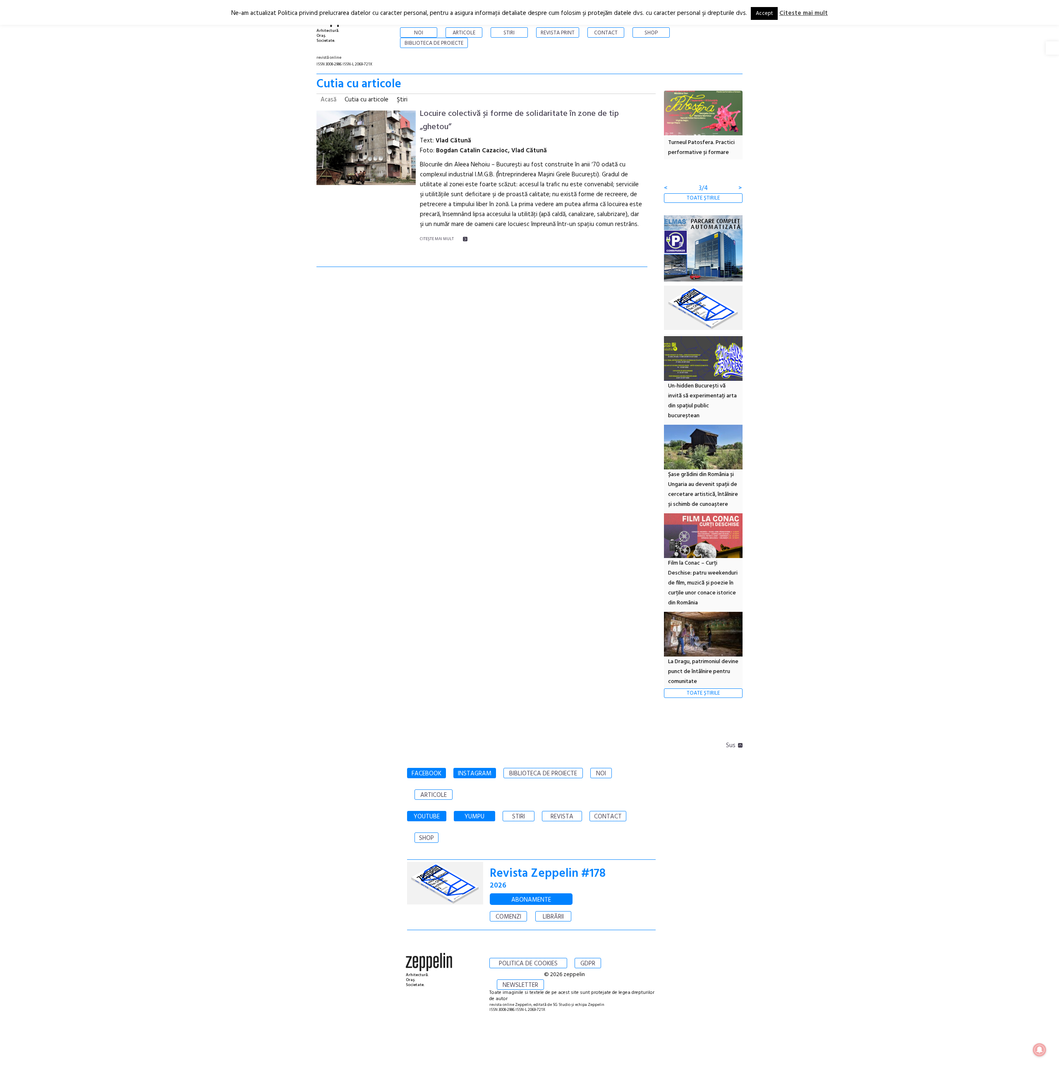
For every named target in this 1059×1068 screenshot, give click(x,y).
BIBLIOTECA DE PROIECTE (543, 774)
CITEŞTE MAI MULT (437, 239)
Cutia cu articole (366, 100)
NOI (601, 774)
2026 (498, 886)
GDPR (587, 964)
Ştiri (402, 100)
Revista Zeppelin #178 (548, 873)
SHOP (426, 838)
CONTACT (608, 817)
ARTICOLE (433, 795)
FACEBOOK (426, 774)
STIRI (518, 817)
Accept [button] (764, 13)
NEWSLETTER (520, 985)
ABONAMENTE (531, 900)
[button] (1052, 48)
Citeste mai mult (803, 13)
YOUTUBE (427, 817)
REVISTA (562, 817)
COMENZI (508, 917)
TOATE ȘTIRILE (703, 198)
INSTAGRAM (474, 774)
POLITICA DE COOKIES (528, 964)
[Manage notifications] (1039, 1049)
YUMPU (474, 817)
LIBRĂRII (553, 917)
